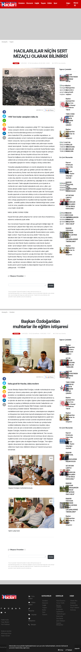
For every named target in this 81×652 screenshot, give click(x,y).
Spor (55, 3)
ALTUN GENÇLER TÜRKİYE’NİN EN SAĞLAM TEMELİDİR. (70, 147)
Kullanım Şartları (6, 631)
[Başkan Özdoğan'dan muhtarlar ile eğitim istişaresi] (29, 355)
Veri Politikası (5, 624)
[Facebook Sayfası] (2, 608)
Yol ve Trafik (60, 603)
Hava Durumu (60, 600)
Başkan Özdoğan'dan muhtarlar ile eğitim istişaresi (70, 134)
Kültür (49, 3)
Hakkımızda (5, 620)
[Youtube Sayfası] (13, 608)
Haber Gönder (5, 636)
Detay (61, 650)
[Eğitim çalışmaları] (31, 513)
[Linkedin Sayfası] (16, 608)
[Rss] (20, 608)
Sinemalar (59, 616)
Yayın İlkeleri (5, 622)
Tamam (69, 650)
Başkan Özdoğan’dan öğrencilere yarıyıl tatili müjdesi (70, 90)
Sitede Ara (73, 600)
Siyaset (44, 614)
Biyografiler (74, 605)
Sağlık (37, 3)
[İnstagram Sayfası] (9, 608)
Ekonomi (29, 3)
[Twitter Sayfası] (5, 608)
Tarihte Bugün (60, 614)
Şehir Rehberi (60, 621)
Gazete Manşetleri (59, 624)
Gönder (51, 285)
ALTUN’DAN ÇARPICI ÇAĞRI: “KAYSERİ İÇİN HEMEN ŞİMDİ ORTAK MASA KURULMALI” (70, 202)
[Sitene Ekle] (6, 612)
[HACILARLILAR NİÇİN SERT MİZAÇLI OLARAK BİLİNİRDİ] (29, 87)
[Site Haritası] (2, 612)
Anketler (73, 603)
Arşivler (34, 614)
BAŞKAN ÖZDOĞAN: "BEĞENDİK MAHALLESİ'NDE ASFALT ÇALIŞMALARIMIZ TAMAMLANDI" (72, 234)
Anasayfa (5, 42)
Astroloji (73, 610)
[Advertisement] (40, 24)
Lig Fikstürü (60, 611)
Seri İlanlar (59, 618)
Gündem (21, 3)
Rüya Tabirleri (74, 607)
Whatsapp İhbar (6, 633)
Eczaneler (59, 609)
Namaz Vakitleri (58, 606)
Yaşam (43, 3)
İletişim (33, 624)
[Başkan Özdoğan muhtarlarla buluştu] (31, 470)
